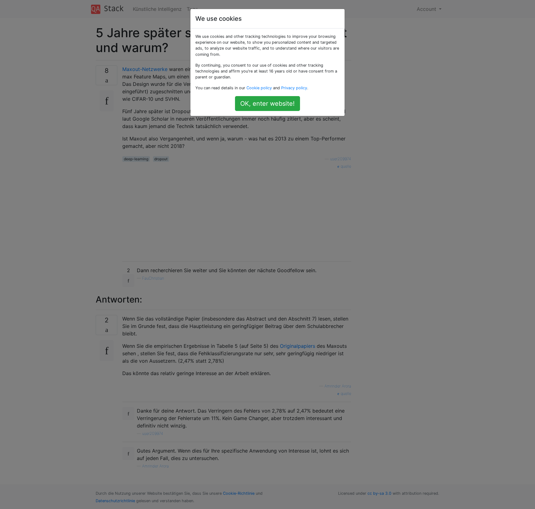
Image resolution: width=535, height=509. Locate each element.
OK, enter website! (267, 103)
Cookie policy (259, 88)
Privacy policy (294, 88)
